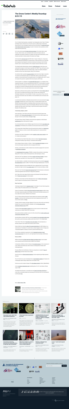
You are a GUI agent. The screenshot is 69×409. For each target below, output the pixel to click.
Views (50, 6)
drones (21, 282)
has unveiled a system (26, 208)
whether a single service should (39, 134)
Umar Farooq (21, 346)
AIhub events (63, 1)
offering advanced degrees (28, 254)
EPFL (20, 318)
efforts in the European (42, 178)
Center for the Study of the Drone (40, 270)
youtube (53, 383)
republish (51, 1)
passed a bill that (30, 74)
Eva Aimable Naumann (12, 346)
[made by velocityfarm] (58, 400)
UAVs (24, 282)
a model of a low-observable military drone (41, 217)
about (42, 1)
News (43, 6)
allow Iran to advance (22, 175)
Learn (65, 6)
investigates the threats (39, 143)
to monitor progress (37, 244)
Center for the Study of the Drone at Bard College (31, 287)
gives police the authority (27, 115)
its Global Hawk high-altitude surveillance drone (32, 239)
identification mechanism (20, 149)
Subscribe (64, 365)
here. (22, 273)
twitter (53, 381)
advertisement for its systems (23, 152)
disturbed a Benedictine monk (23, 266)
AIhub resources (57, 1)
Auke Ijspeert (5, 347)
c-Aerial (18, 282)
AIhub (37, 320)
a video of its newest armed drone (32, 226)
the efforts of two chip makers (31, 221)
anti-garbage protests (36, 263)
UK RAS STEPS (27, 346)
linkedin (53, 378)
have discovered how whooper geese (35, 190)
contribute (46, 1)
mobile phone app (36, 66)
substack (53, 377)
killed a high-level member (31, 51)
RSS (40, 383)
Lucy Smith (41, 320)
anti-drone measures (43, 138)
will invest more (25, 58)
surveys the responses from (31, 170)
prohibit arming (18, 121)
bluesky (53, 382)
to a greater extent (30, 167)
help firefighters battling (38, 258)
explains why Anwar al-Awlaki (38, 156)
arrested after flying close (34, 81)
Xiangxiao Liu (5, 346)
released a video (30, 186)
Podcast (57, 6)
